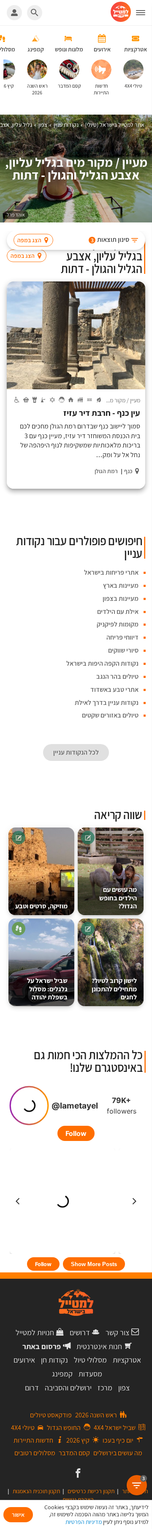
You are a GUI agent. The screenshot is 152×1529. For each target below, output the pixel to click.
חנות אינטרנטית (99, 1346)
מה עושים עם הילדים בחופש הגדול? (118, 898)
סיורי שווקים (123, 650)
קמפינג (62, 1374)
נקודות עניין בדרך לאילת (106, 702)
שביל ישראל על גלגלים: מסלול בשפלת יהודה (47, 989)
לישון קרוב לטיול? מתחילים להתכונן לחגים (114, 989)
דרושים (80, 1332)
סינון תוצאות (110, 239)
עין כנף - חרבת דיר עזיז (101, 413)
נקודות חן (54, 1360)
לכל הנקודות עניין (76, 752)
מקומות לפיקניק (117, 624)
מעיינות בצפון (120, 598)
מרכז (105, 1387)
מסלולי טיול (90, 1360)
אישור (18, 1514)
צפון (124, 1387)
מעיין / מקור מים (122, 400)
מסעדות (90, 1374)
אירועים (24, 1360)
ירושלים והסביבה (68, 1387)
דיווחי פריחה (122, 637)
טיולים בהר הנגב (117, 676)
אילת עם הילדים (117, 611)
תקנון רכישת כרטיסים (91, 1491)
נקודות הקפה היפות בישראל (102, 663)
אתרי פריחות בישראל (111, 572)
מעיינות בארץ (120, 585)
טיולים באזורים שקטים (110, 715)
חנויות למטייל (35, 1332)
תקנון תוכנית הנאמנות (36, 1491)
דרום (32, 1387)
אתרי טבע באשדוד (114, 689)
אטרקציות (127, 1360)
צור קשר (117, 1332)
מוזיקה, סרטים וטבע (41, 906)
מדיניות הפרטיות (83, 1522)
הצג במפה (29, 240)
